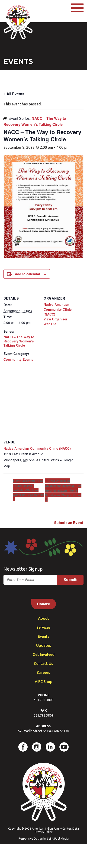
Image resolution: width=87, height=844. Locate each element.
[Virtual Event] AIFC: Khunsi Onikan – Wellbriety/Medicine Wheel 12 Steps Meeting (28, 488)
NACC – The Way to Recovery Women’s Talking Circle (18, 341)
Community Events (18, 359)
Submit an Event (69, 523)
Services (43, 627)
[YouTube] (64, 747)
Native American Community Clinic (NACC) (58, 309)
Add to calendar (27, 274)
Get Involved (44, 654)
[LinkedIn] (50, 747)
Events (43, 636)
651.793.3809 (44, 715)
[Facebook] (23, 747)
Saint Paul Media (58, 838)
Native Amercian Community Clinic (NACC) (37, 448)
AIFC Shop (43, 682)
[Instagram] (36, 747)
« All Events (13, 93)
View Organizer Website (55, 321)
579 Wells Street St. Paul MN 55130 (43, 731)
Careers (43, 672)
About (43, 618)
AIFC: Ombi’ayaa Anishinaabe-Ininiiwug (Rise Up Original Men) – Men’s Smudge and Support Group (63, 487)
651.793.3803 (44, 700)
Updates (43, 645)
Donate (43, 604)
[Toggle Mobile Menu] (77, 7)
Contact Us (43, 663)
